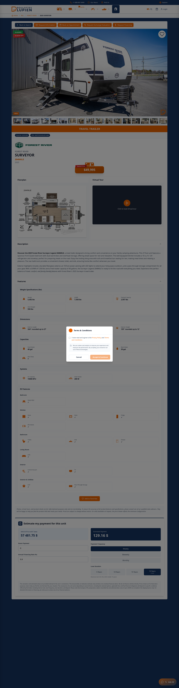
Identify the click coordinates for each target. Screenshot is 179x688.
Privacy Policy (96, 338)
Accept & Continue (100, 357)
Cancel (79, 357)
